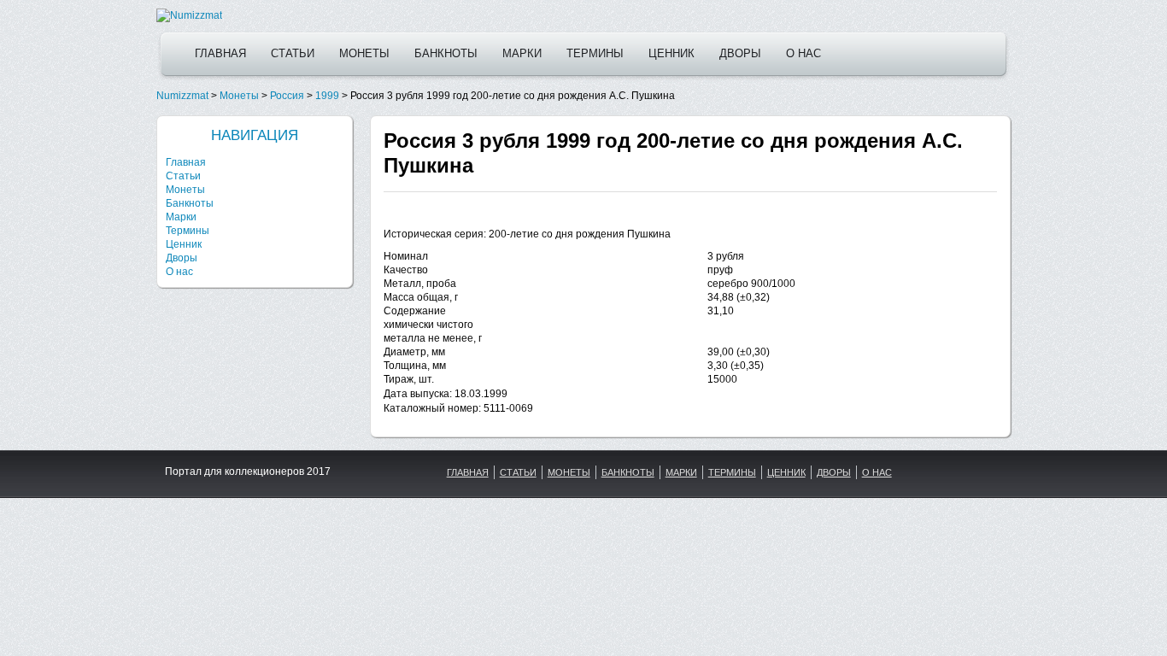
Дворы (740, 53)
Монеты (364, 53)
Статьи (292, 53)
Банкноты (446, 53)
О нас (803, 53)
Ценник (671, 53)
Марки (522, 53)
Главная (220, 53)
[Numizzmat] (189, 15)
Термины (595, 53)
